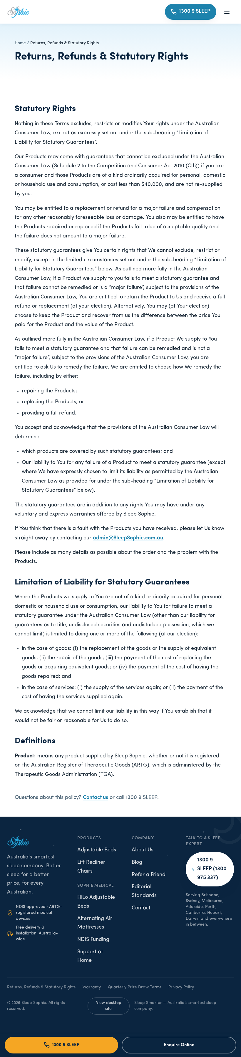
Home (20, 43)
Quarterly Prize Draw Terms (134, 987)
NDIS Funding (93, 939)
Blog (137, 862)
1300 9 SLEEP (65, 1045)
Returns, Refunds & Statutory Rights (41, 987)
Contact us (95, 797)
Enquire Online (179, 1045)
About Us (142, 850)
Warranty (92, 987)
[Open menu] (227, 12)
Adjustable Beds (96, 850)
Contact (141, 908)
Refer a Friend (148, 875)
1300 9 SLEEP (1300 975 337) (212, 869)
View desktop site (108, 1006)
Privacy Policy (181, 987)
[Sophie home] (18, 11)
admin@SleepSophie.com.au (128, 538)
